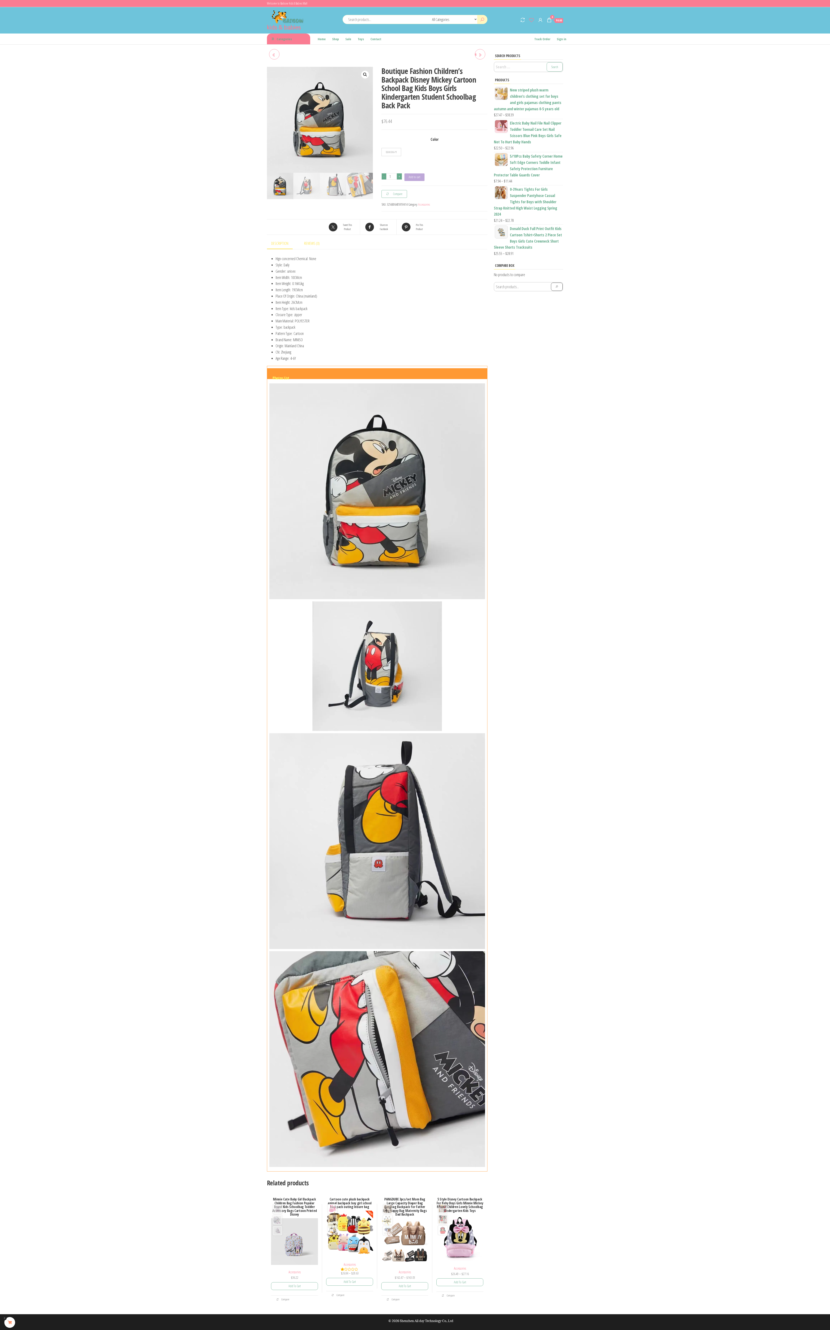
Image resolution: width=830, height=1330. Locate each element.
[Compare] (522, 20)
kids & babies (284, 26)
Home (322, 39)
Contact (375, 39)
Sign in (561, 39)
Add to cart (414, 177)
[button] (365, 74)
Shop (335, 39)
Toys (361, 39)
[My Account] (540, 20)
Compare (285, 1299)
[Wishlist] (531, 20)
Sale (348, 39)
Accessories (424, 204)
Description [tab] (279, 243)
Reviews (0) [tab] (312, 243)
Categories (284, 39)
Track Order (542, 39)
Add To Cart (295, 1286)
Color (435, 139)
